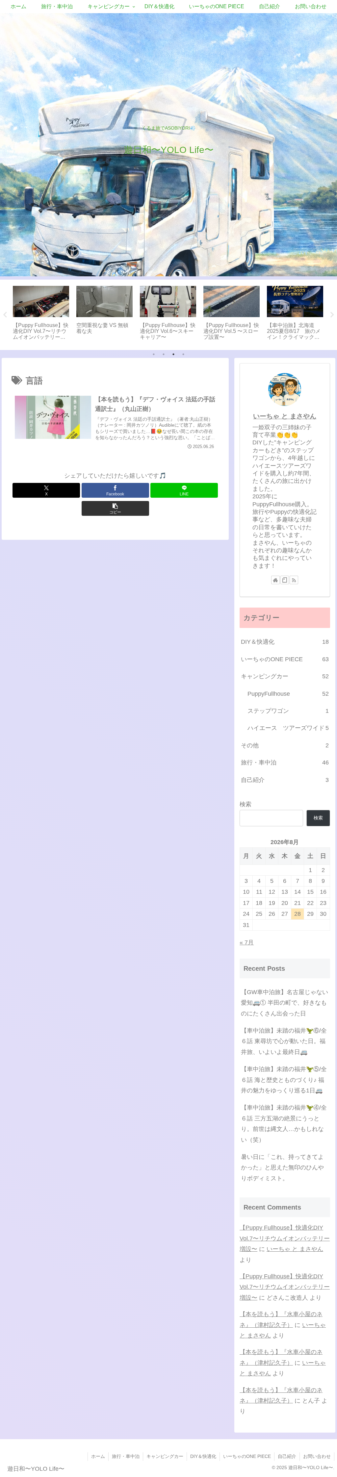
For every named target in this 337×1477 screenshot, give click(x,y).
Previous (5, 315)
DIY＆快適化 (203, 1456)
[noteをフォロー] (284, 580)
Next (332, 315)
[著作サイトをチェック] (275, 580)
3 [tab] (173, 354)
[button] (115, 508)
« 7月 (247, 942)
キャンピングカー (164, 1456)
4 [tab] (183, 354)
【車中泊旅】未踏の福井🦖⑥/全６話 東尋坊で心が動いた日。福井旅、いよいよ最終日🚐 (284, 1041)
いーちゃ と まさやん (284, 416)
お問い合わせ (317, 1456)
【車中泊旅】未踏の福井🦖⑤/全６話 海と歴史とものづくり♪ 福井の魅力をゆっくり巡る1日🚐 (284, 1080)
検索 (245, 804)
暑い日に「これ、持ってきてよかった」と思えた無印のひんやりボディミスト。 (282, 1168)
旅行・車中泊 (126, 1456)
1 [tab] (153, 354)
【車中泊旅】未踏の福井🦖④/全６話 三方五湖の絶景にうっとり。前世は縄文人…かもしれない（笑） (284, 1123)
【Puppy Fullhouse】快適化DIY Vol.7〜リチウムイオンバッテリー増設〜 (285, 1238)
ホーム (98, 1456)
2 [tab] (163, 354)
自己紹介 (287, 1456)
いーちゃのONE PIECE (247, 1456)
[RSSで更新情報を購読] (294, 580)
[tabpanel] (41, 314)
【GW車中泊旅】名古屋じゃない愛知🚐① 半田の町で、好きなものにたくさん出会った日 (284, 1003)
